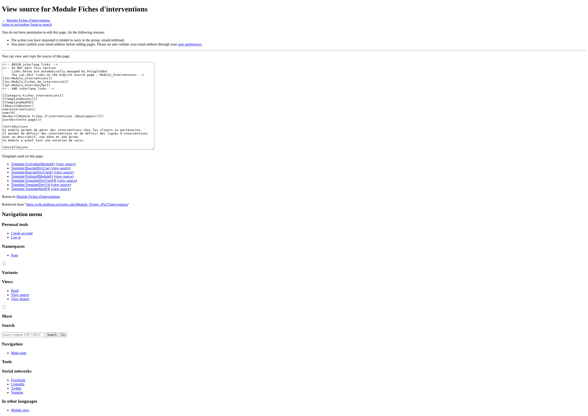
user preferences (189, 44)
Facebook (18, 380)
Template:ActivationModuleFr (33, 164)
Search (8, 325)
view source (65, 164)
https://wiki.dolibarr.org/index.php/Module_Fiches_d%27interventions (77, 204)
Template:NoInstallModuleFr (32, 176)
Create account (22, 233)
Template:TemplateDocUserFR (33, 180)
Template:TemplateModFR (30, 189)
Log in (16, 237)
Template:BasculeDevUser (30, 168)
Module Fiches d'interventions (28, 20)
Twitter (16, 388)
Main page (18, 353)
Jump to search (41, 24)
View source (20, 295)
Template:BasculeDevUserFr (32, 172)
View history (20, 299)
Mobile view (20, 410)
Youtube (17, 392)
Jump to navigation (15, 24)
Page (14, 255)
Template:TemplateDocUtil (30, 185)
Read (15, 291)
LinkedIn (17, 384)
